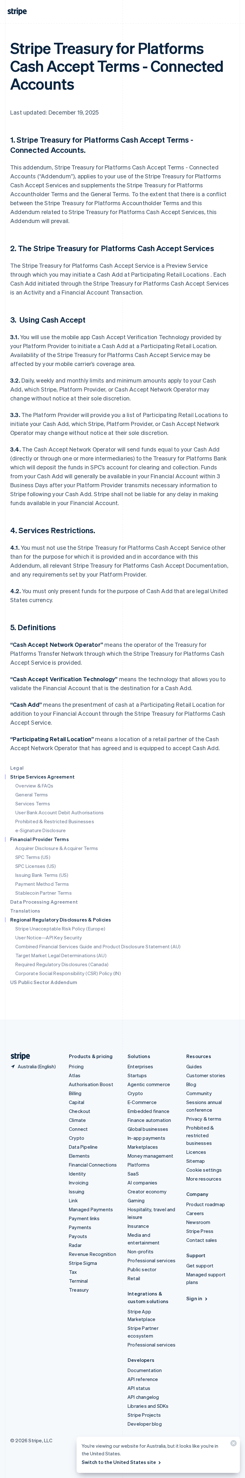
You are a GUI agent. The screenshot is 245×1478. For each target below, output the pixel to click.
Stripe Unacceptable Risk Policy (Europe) (60, 928)
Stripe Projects (144, 1415)
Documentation (145, 1370)
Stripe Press (199, 1231)
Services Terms (32, 803)
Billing (75, 1093)
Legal (17, 768)
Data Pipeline (83, 1147)
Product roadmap (205, 1204)
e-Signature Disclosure (40, 830)
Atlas (74, 1075)
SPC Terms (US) (32, 857)
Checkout (80, 1111)
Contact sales (201, 1240)
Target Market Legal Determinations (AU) (61, 955)
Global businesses (148, 1129)
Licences (196, 1152)
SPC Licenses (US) (35, 866)
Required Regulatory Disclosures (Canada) (61, 964)
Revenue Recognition (92, 1254)
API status (139, 1388)
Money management (150, 1156)
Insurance (138, 1226)
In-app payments (146, 1138)
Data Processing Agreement (44, 902)
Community (199, 1093)
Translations (25, 910)
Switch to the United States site (119, 1462)
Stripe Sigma (83, 1263)
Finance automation (149, 1120)
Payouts (78, 1236)
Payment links (84, 1218)
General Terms (31, 794)
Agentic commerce (149, 1084)
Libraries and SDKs (148, 1406)
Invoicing (78, 1182)
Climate (77, 1120)
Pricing (76, 1066)
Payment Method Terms (42, 884)
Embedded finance (148, 1111)
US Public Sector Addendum (43, 982)
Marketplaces (143, 1147)
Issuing (76, 1191)
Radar (75, 1245)
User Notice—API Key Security (48, 937)
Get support (199, 1265)
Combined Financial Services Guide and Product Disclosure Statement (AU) (98, 946)
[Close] (232, 1444)
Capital (76, 1102)
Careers (195, 1213)
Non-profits (140, 1251)
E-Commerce (142, 1102)
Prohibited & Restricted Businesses (54, 821)
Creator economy (147, 1191)
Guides (194, 1066)
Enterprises (140, 1066)
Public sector (142, 1269)
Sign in (194, 1298)
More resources (203, 1179)
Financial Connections (93, 1164)
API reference (143, 1379)
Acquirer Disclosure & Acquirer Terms (56, 848)
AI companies (142, 1182)
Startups (137, 1075)
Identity (77, 1173)
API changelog (143, 1397)
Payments (80, 1227)
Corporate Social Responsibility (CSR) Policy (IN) (68, 973)
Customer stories (205, 1075)
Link (73, 1200)
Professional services (151, 1260)
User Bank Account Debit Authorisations (59, 812)
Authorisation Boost (91, 1084)
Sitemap (195, 1161)
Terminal (78, 1281)
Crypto (76, 1138)
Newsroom (198, 1222)
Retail (134, 1278)
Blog (191, 1084)
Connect (78, 1129)
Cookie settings (204, 1170)
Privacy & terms (203, 1119)
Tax (73, 1272)
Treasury (79, 1290)
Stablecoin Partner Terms (43, 893)
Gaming (136, 1200)
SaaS (133, 1173)
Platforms (139, 1164)
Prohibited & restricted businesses (200, 1135)
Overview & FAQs (34, 785)
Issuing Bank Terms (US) (42, 875)
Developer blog (145, 1424)
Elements (79, 1156)
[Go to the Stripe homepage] (18, 1056)
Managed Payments (91, 1209)
